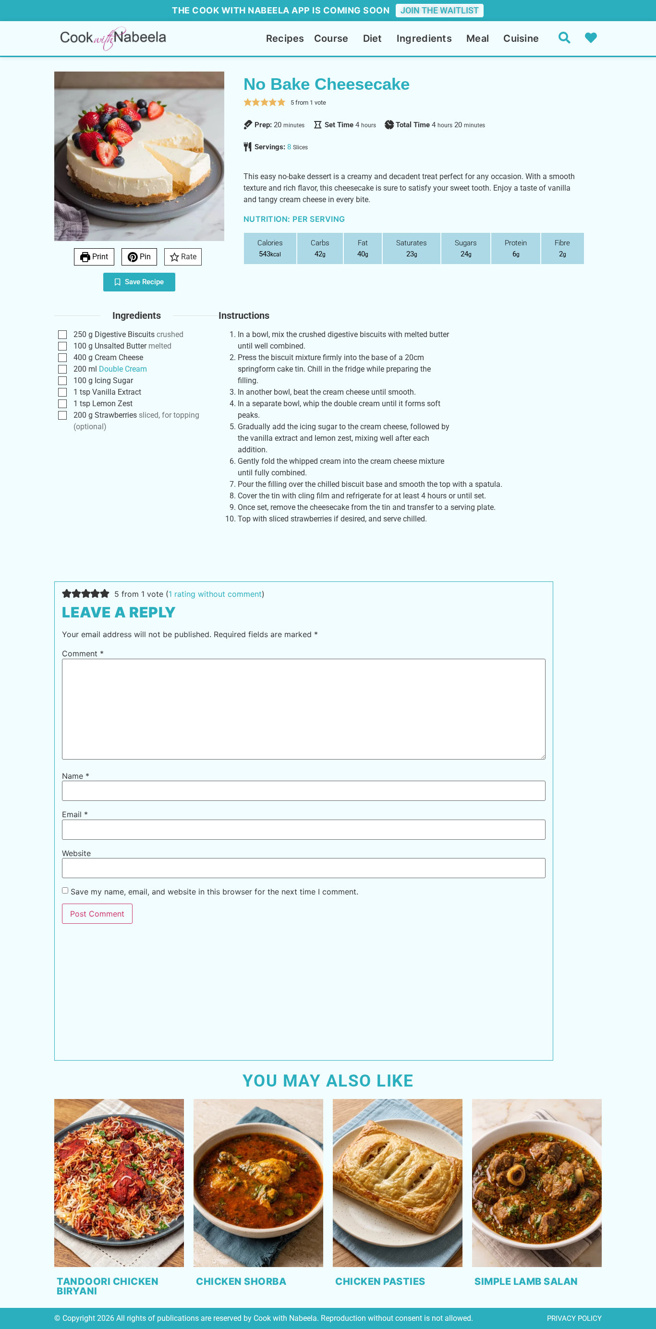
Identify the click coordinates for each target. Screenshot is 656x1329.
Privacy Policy (574, 1318)
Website (76, 853)
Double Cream (123, 369)
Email (75, 814)
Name (75, 776)
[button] (247, 102)
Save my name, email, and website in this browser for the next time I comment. (214, 891)
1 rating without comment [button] (215, 594)
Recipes (285, 38)
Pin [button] (144, 256)
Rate (187, 256)
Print (99, 256)
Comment (83, 653)
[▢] (64, 334)
